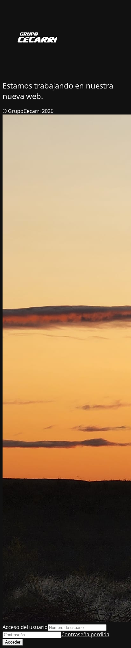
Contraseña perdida (85, 634)
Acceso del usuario (25, 627)
